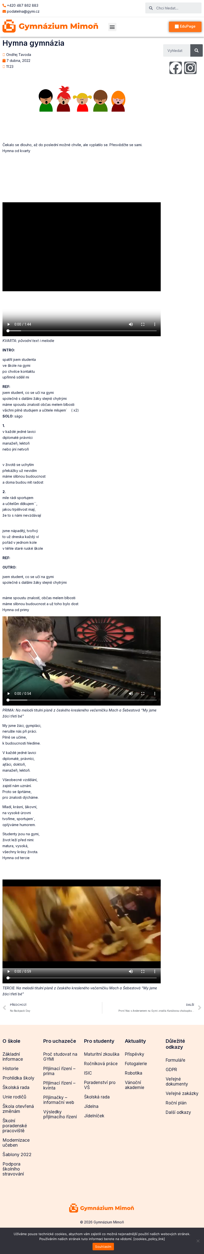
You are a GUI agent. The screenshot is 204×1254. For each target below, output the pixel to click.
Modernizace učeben (16, 1142)
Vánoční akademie (134, 1085)
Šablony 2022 (17, 1154)
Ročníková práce (101, 1063)
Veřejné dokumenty (177, 1082)
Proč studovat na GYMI (60, 1057)
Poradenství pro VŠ (99, 1085)
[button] (112, 27)
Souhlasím (103, 1247)
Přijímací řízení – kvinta (59, 1085)
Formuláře (175, 1060)
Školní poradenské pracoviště (14, 1125)
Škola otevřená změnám (18, 1109)
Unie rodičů (14, 1096)
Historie (10, 1068)
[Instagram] (190, 68)
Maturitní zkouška (101, 1054)
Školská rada (15, 1087)
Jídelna (91, 1106)
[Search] (196, 50)
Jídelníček (94, 1115)
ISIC (88, 1073)
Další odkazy (178, 1112)
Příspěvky (134, 1054)
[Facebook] (175, 68)
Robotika (133, 1073)
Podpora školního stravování (13, 1168)
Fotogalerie (136, 1063)
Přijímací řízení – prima (59, 1071)
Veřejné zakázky (182, 1093)
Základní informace (12, 1056)
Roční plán (176, 1102)
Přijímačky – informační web (58, 1100)
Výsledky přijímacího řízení (60, 1114)
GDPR (171, 1069)
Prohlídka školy (18, 1078)
